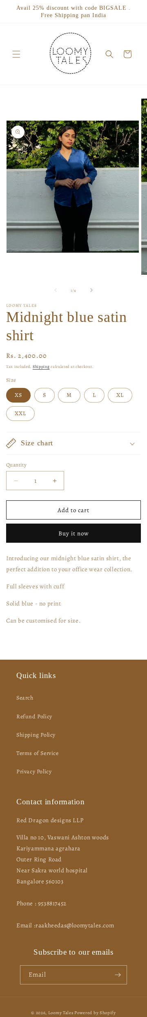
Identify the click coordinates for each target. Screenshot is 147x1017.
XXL (20, 413)
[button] (16, 54)
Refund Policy (34, 716)
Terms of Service (37, 753)
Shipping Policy (36, 735)
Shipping (41, 366)
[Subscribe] (118, 974)
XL (120, 395)
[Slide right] (91, 290)
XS (18, 395)
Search (24, 698)
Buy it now (73, 533)
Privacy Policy (33, 771)
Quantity (16, 464)
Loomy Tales (61, 1013)
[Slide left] (56, 290)
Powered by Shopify (95, 1013)
